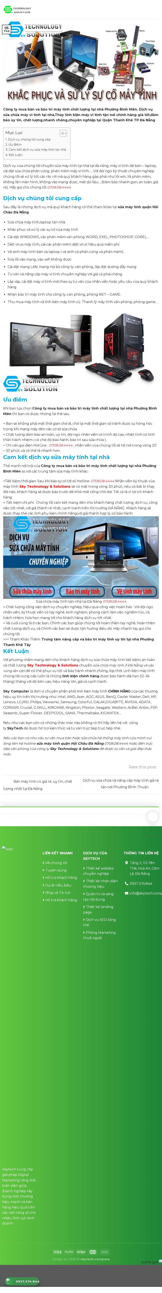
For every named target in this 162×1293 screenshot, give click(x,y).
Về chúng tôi (56, 863)
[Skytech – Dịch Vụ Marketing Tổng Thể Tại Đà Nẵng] (17, 9)
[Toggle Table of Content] (61, 133)
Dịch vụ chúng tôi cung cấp (29, 139)
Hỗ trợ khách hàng (61, 878)
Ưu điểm (15, 144)
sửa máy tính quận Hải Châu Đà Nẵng (70, 743)
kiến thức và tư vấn (66, 728)
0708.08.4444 (59, 187)
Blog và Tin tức (58, 893)
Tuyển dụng (56, 870)
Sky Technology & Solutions (44, 487)
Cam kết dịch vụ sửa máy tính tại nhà (37, 150)
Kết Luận (16, 155)
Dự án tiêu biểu (58, 885)
